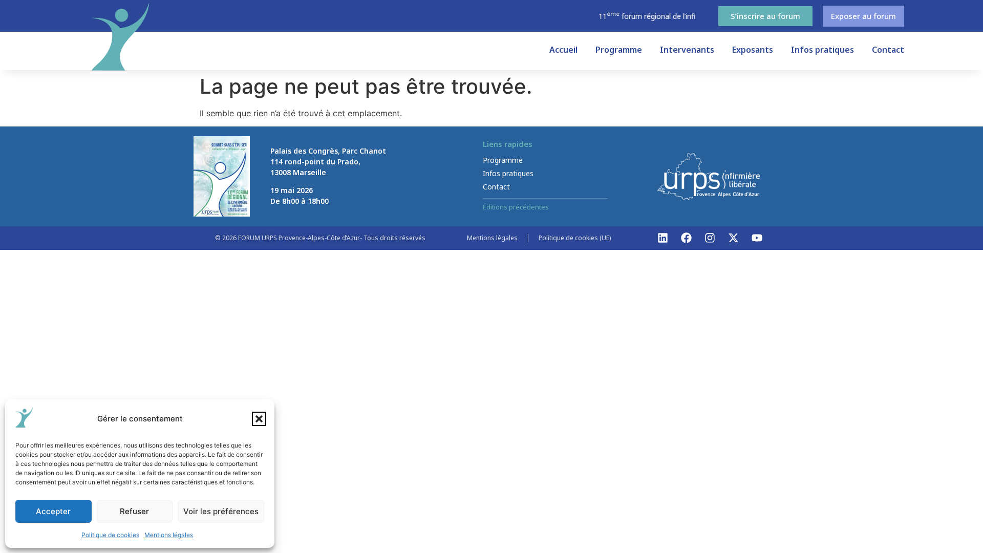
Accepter (53, 511)
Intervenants (687, 49)
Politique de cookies (110, 535)
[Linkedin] (663, 238)
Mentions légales (168, 535)
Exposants (752, 49)
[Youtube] (757, 238)
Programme (618, 49)
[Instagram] (710, 238)
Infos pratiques (822, 49)
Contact (888, 49)
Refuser (134, 511)
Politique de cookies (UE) (575, 237)
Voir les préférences (221, 511)
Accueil (563, 49)
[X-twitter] (733, 238)
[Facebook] (686, 238)
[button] (259, 419)
